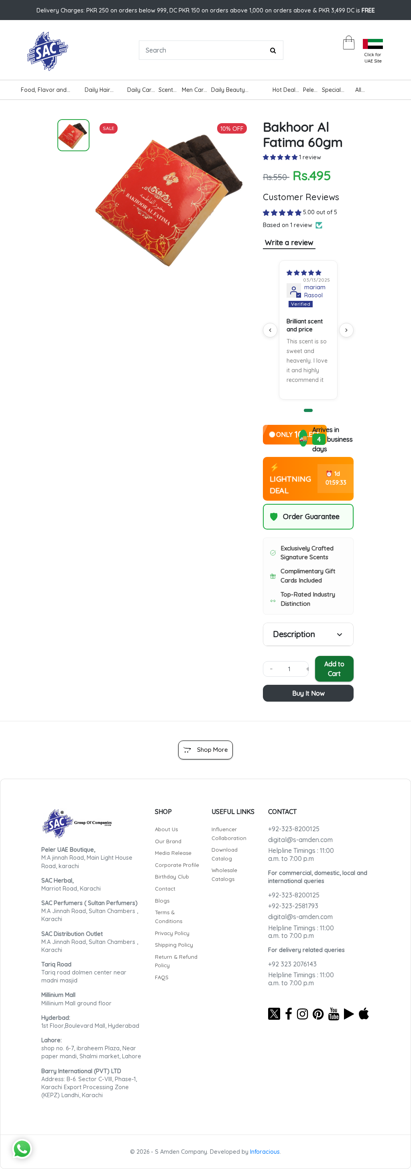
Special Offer (331, 90)
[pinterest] (318, 1014)
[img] (304, 272)
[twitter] (274, 1014)
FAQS (162, 977)
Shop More (212, 749)
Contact (165, 888)
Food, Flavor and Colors (44, 90)
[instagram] (302, 1014)
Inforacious (265, 1151)
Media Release (173, 853)
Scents (167, 89)
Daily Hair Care (97, 90)
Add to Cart (334, 669)
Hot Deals (285, 89)
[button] (281, 157)
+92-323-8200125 (293, 829)
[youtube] (333, 1014)
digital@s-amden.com (300, 840)
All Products (366, 90)
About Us (166, 829)
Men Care (194, 89)
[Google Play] (349, 1014)
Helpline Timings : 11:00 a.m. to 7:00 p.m (301, 854)
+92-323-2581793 (293, 906)
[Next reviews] (346, 330)
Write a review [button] (289, 242)
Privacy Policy (172, 933)
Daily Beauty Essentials (228, 90)
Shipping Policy (174, 945)
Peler (309, 89)
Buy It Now (308, 693)
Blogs (162, 900)
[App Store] (364, 1014)
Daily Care (141, 89)
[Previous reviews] (270, 330)
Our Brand (168, 841)
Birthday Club (172, 876)
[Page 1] (308, 410)
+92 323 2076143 (292, 964)
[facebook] (288, 1014)
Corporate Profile (177, 865)
